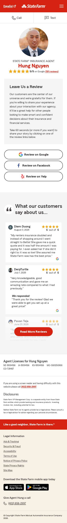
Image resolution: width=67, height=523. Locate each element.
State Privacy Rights (13, 465)
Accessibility (9, 451)
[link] (33, 6)
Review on (36, 154)
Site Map (8, 470)
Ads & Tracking (11, 441)
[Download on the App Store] (13, 487)
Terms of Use (10, 456)
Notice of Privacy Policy (15, 461)
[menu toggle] (61, 6)
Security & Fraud (12, 446)
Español (8, 6)
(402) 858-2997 (28, 387)
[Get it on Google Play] (37, 487)
